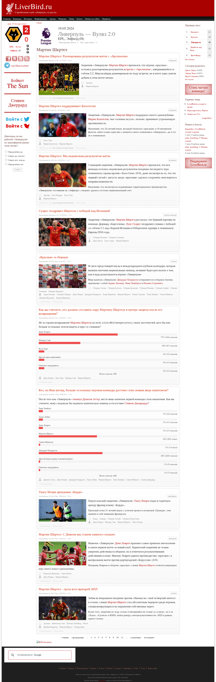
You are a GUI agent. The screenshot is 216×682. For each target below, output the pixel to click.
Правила (106, 18)
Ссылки (117, 668)
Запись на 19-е (193, 114)
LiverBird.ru (33, 6)
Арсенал (89, 83)
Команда (17, 18)
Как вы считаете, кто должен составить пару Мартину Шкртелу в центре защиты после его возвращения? (100, 311)
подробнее (207, 118)
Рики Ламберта (133, 283)
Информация (40, 18)
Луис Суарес (133, 224)
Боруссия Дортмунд (51, 573)
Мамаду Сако (70, 378)
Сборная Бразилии (130, 288)
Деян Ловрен (78, 294)
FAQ (136, 668)
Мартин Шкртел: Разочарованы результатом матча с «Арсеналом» (83, 56)
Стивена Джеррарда (136, 403)
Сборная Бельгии (114, 288)
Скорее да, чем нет (16, 155)
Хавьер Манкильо (63, 298)
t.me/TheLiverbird (19, 65)
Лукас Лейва (92, 479)
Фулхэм (194, 37)
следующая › (136, 637)
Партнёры (127, 668)
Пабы (71, 18)
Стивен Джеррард (17, 103)
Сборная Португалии (130, 519)
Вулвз (18, 46)
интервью (172, 60)
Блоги (79, 18)
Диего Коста (98, 241)
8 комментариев (45, 631)
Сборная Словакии (116, 237)
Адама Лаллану (116, 283)
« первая (65, 637)
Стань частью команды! (198, 89)
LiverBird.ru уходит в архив (195, 130)
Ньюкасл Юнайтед (74, 623)
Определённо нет (15, 164)
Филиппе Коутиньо (46, 298)
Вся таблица (189, 59)
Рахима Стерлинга (153, 283)
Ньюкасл (194, 32)
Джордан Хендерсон (128, 279)
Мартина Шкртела (81, 322)
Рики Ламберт (152, 294)
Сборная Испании (100, 237)
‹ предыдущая (77, 637)
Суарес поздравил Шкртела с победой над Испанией (74, 211)
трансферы (172, 496)
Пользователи (82, 668)
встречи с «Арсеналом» (137, 69)
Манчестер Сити (58, 623)
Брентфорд (196, 55)
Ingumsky (189, 128)
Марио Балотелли (98, 119)
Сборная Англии (99, 288)
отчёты (173, 261)
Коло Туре (60, 378)
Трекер (71, 668)
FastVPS (102, 680)
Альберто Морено (64, 294)
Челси (85, 623)
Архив (52, 18)
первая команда (170, 215)
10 (117, 637)
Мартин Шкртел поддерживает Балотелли (67, 106)
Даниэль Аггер (91, 399)
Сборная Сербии (162, 288)
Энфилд (14, 50)
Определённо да (15, 151)
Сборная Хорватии (55, 291)
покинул (77, 399)
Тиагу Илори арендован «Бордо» (61, 492)
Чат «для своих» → (88, 42)
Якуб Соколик (191, 76)
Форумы (62, 18)
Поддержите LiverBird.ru (198, 163)
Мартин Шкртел (118, 65)
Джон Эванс (190, 70)
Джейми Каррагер (50, 627)
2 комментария (45, 249)
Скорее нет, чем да (16, 160)
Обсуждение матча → (68, 42)
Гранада (103, 519)
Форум (93, 668)
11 (122, 637)
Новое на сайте (92, 18)
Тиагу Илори (141, 501)
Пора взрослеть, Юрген (197, 110)
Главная (6, 18)
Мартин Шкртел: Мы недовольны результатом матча (74, 156)
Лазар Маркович (109, 294)
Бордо (95, 519)
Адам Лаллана (49, 294)
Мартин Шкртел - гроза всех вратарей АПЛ (68, 589)
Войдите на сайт (46, 98)
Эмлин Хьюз (190, 73)
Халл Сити (47, 140)
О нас (143, 668)
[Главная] (9, 7)
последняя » (149, 637)
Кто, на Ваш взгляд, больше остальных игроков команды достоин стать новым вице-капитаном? (103, 390)
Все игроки (189, 79)
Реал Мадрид (57, 195)
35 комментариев (46, 484)
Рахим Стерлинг (138, 294)
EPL (11, 46)
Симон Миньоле (166, 294)
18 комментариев (46, 382)
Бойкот (18, 83)
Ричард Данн (79, 627)
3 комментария (45, 581)
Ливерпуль (196, 42)
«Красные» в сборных (53, 257)
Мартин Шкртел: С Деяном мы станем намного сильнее (77, 534)
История (28, 18)
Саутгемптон (66, 573)
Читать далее (81, 98)
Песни (109, 668)
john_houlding (191, 137)
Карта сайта (152, 668)
